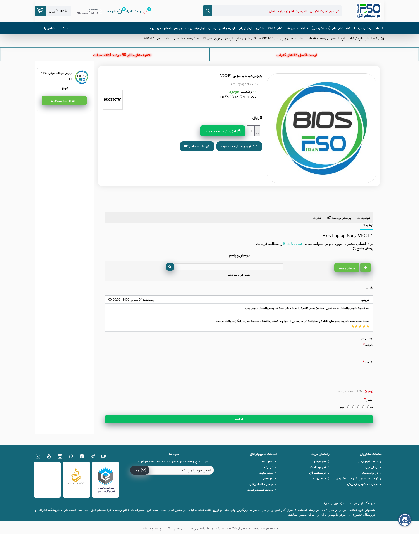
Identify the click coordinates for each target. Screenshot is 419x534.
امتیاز (369, 400)
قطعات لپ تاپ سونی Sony (336, 38)
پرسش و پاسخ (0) (339, 217)
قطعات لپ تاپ (367, 38)
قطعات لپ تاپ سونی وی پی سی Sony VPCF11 (285, 38)
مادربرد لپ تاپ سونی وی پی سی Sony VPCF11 (218, 38)
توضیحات (363, 217)
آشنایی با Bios (293, 244)
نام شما (369, 345)
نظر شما (369, 362)
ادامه (239, 419)
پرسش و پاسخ (347, 267)
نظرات (317, 217)
